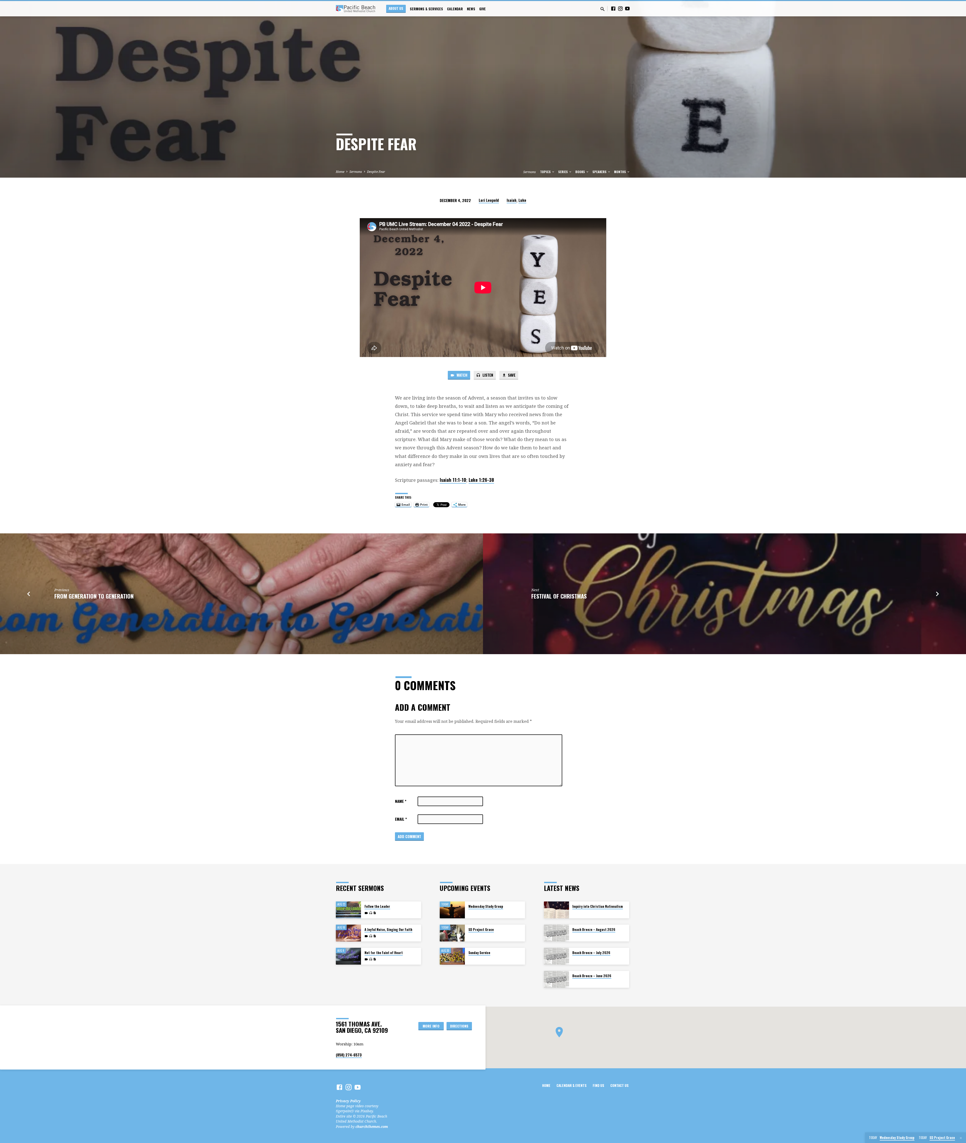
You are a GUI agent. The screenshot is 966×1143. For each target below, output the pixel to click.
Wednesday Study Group (485, 906)
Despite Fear (376, 172)
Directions (459, 1026)
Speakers (599, 171)
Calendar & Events (571, 1085)
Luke (522, 200)
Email (401, 819)
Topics (545, 171)
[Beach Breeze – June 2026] (556, 979)
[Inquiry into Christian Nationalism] (556, 909)
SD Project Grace (481, 929)
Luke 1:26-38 (481, 479)
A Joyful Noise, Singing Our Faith (388, 929)
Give (482, 8)
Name (400, 801)
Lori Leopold (489, 200)
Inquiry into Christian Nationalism (597, 906)
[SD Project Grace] (452, 933)
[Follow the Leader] (348, 909)
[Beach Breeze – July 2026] (556, 956)
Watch (461, 375)
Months (620, 171)
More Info (431, 1026)
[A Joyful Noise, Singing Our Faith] (348, 933)
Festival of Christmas (559, 596)
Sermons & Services (426, 8)
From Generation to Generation (94, 596)
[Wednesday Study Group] (452, 909)
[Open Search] (602, 9)
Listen (487, 375)
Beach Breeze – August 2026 (593, 929)
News (471, 8)
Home (340, 172)
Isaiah (511, 200)
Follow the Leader (377, 906)
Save (511, 375)
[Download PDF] (374, 913)
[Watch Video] (366, 913)
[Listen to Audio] (370, 913)
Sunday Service (479, 952)
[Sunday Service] (452, 956)
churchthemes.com (371, 1126)
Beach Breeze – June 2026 (591, 975)
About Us (396, 8)
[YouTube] (627, 8)
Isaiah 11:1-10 (453, 479)
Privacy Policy (348, 1100)
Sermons (355, 172)
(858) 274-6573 (349, 1054)
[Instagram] (620, 8)
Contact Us (619, 1085)
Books (580, 171)
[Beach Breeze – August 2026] (556, 933)
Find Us (598, 1085)
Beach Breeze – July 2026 (591, 952)
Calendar (455, 8)
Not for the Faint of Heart (384, 952)
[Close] (960, 1138)
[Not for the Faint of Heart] (348, 956)
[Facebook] (613, 8)
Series (563, 171)
